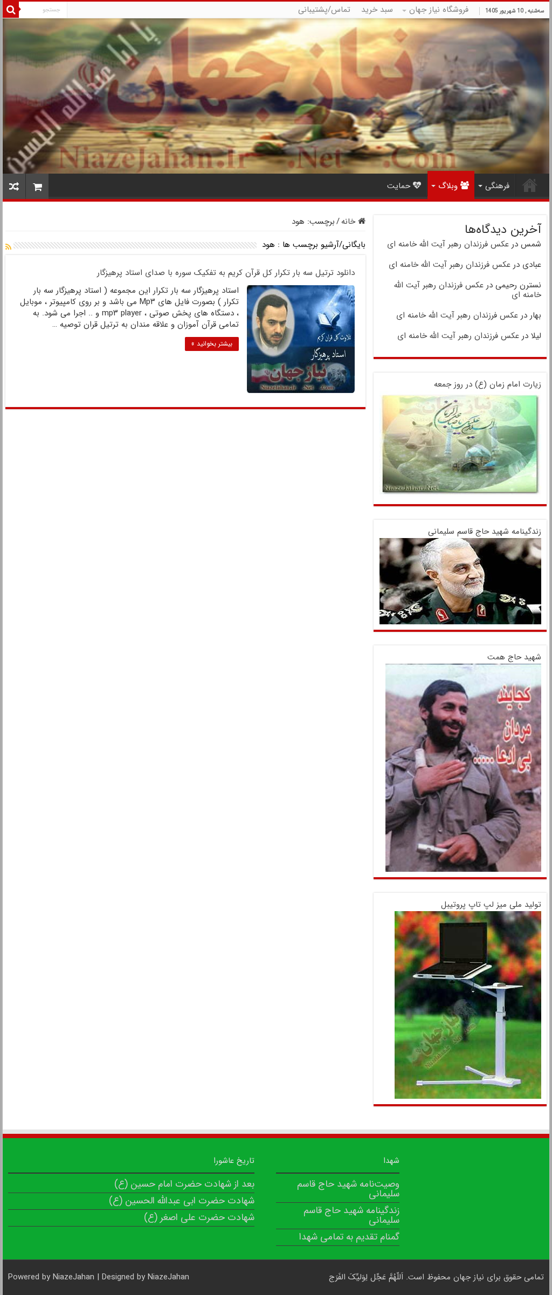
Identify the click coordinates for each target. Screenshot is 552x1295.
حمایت (398, 186)
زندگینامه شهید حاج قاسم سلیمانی (484, 531)
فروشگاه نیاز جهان (438, 9)
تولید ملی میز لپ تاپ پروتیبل (491, 904)
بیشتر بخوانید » (211, 344)
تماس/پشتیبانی (324, 9)
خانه (349, 221)
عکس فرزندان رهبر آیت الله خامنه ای (448, 244)
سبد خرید (377, 9)
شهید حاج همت (514, 657)
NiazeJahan (73, 1277)
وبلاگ (448, 186)
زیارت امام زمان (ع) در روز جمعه (487, 384)
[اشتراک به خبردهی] (8, 247)
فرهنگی (497, 186)
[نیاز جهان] (276, 96)
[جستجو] (11, 10)
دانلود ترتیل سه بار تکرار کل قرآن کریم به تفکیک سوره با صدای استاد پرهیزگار (226, 272)
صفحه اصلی (530, 185)
